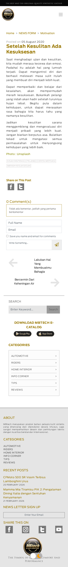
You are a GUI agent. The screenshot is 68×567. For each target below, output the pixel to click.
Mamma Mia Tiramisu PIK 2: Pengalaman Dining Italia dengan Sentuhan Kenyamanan (32, 493)
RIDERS (8, 449)
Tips (34, 383)
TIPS (6, 459)
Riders (34, 363)
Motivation (47, 33)
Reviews (34, 390)
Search (53, 309)
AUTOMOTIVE (12, 446)
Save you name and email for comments (33, 236)
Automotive (34, 356)
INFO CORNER (12, 456)
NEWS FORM (27, 33)
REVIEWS (9, 463)
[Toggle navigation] (60, 14)
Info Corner (34, 376)
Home (10, 33)
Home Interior (34, 369)
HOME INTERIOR (13, 453)
